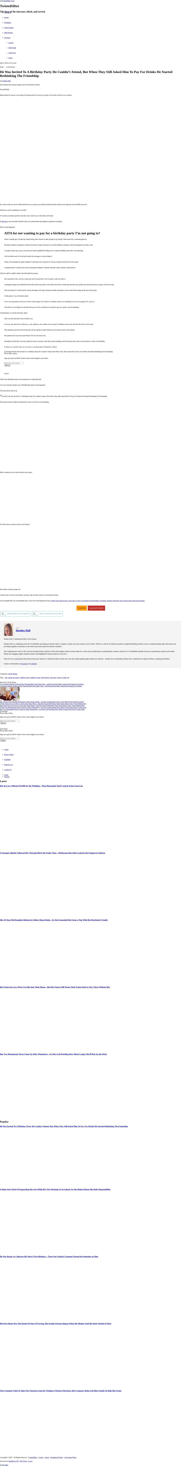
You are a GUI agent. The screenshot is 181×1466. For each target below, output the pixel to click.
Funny (10, 58)
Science (11, 43)
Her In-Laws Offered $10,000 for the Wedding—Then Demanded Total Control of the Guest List (41, 786)
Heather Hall (6, 81)
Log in (30, 1461)
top (68, 677)
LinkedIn (34, 664)
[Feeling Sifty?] (4, 1465)
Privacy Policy (9, 755)
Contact (40, 1457)
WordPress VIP (13, 1461)
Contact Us (8, 770)
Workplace (7, 12)
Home (2, 67)
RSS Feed (23, 1461)
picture (59, 677)
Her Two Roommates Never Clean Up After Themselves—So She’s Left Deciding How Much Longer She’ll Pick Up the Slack (42, 709)
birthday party (24, 677)
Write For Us (8, 765)
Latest (6, 775)
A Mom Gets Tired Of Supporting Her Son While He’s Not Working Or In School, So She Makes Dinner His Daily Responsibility (55, 1189)
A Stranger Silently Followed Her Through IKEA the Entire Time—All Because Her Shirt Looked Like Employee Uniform (41, 686)
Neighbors (7, 23)
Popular (6, 777)
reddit (64, 677)
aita (6, 677)
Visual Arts (12, 53)
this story (5, 221)
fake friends (45, 677)
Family (6, 17)
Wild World (12, 48)
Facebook (24, 664)
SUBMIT (7, 760)
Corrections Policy (70, 1457)
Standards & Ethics (56, 1457)
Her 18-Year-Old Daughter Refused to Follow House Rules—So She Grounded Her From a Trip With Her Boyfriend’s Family (42, 702)
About (6, 749)
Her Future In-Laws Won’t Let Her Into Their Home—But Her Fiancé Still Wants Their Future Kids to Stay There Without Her (42, 706)
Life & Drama (9, 28)
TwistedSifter (32, 1457)
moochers (53, 677)
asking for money (13, 677)
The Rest (7, 38)
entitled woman (35, 677)
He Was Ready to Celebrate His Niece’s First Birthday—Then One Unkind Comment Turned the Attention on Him (49, 1256)
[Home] (90, 1)
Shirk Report (8, 33)
